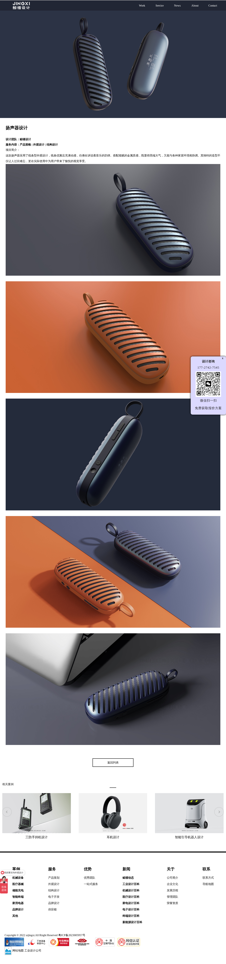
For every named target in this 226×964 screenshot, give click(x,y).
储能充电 (18, 890)
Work (142, 5)
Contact (212, 5)
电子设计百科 (131, 909)
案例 (16, 869)
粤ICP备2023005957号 (71, 935)
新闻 (126, 869)
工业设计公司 (32, 950)
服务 (52, 869)
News (177, 5)
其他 (15, 915)
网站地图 (18, 950)
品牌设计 (18, 909)
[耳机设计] (113, 812)
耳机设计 (113, 837)
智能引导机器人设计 (189, 837)
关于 (171, 869)
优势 (88, 869)
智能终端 (18, 896)
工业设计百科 (131, 884)
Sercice (160, 5)
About (194, 5)
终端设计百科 (131, 915)
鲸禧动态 (128, 877)
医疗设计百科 (131, 896)
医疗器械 (18, 884)
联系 (206, 869)
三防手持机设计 (36, 837)
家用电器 (18, 903)
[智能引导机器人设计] (189, 812)
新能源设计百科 (132, 922)
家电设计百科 (131, 903)
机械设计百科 (131, 890)
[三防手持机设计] (36, 812)
